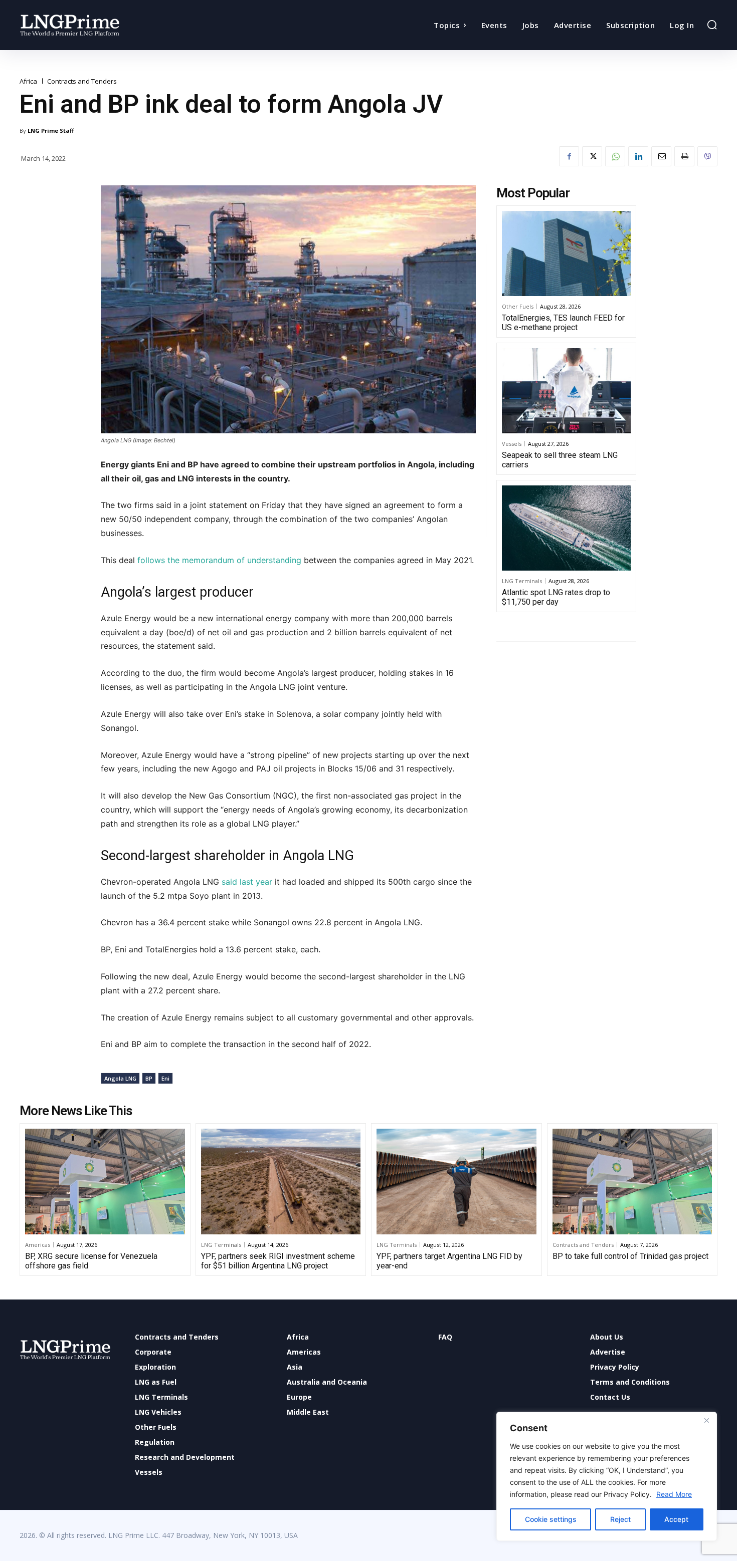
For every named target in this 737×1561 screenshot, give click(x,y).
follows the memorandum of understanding (219, 560)
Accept (676, 1519)
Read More (674, 1494)
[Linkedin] (638, 156)
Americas (37, 1244)
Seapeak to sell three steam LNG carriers (560, 459)
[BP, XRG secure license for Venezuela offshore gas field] (105, 1181)
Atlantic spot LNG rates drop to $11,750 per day (556, 597)
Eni (165, 1078)
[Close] (706, 1420)
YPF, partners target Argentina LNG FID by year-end (449, 1260)
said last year (248, 882)
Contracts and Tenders (82, 81)
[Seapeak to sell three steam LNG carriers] (566, 390)
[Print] (684, 156)
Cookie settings (551, 1519)
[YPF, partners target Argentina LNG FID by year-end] (456, 1181)
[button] (711, 24)
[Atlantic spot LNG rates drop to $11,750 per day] (566, 528)
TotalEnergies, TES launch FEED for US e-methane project (563, 322)
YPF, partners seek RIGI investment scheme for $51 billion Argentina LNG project (278, 1260)
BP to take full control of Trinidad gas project (630, 1256)
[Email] (661, 156)
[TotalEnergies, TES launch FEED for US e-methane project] (566, 253)
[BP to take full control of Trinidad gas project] (632, 1181)
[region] (606, 1476)
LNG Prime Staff (51, 130)
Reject (620, 1519)
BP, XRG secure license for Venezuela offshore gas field (91, 1260)
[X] (592, 156)
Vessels (511, 443)
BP (148, 1078)
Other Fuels (517, 306)
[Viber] (707, 156)
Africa (28, 81)
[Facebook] (569, 156)
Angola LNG (120, 1078)
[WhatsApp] (615, 156)
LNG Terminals (522, 581)
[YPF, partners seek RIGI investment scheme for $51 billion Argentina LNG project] (281, 1181)
